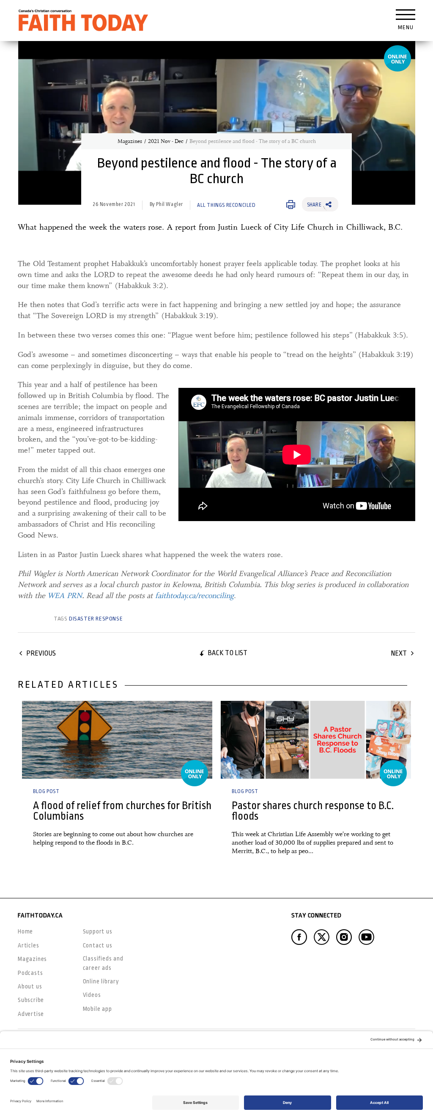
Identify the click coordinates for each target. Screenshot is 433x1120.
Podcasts (30, 972)
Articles (28, 945)
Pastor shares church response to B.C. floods (313, 810)
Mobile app (97, 1008)
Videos (92, 994)
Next (399, 653)
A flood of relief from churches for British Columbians (122, 810)
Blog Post (46, 791)
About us (30, 986)
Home (25, 931)
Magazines (130, 141)
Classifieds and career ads (103, 963)
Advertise (31, 1013)
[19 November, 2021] (117, 740)
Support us (97, 931)
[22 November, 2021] (315, 740)
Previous (41, 653)
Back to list (227, 653)
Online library (101, 981)
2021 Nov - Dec (166, 141)
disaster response (96, 618)
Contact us (97, 945)
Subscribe (31, 999)
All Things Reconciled (226, 205)
